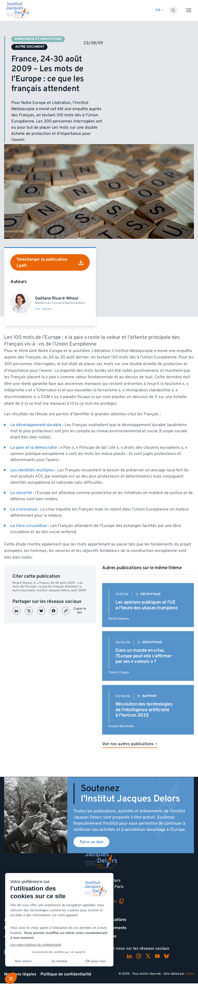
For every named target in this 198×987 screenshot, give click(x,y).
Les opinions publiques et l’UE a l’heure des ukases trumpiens (147, 605)
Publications (114, 919)
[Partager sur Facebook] (54, 611)
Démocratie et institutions (38, 39)
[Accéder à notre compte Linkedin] (129, 956)
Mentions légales (20, 974)
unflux (189, 974)
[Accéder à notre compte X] (148, 956)
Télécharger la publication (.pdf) (41, 262)
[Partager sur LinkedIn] (16, 611)
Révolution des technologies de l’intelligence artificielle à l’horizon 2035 (144, 709)
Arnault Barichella (120, 726)
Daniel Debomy (118, 618)
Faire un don (91, 842)
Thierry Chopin (118, 672)
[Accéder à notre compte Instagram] (138, 956)
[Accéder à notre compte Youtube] (157, 956)
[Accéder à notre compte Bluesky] (166, 956)
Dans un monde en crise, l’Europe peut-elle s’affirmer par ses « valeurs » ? (144, 656)
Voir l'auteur (43, 309)
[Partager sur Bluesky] (41, 611)
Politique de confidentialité (65, 974)
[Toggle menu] (189, 10)
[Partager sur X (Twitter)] (29, 611)
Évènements (115, 928)
